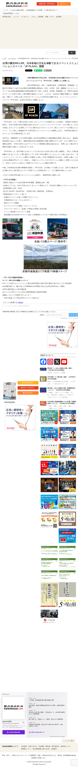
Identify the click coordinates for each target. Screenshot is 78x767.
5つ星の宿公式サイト (51, 10)
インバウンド (12, 58)
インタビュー (25, 16)
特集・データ (49, 16)
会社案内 (59, 16)
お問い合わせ (32, 746)
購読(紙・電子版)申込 (48, 4)
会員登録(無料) (28, 383)
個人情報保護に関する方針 (41, 749)
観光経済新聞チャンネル (11, 13)
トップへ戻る (69, 741)
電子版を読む (6, 16)
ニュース (16, 16)
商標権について (26, 749)
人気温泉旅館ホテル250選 (34, 10)
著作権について (66, 746)
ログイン (65, 4)
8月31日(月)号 (9, 402)
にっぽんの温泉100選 (17, 10)
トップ (5, 10)
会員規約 (54, 749)
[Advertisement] (39, 33)
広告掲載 (41, 746)
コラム (33, 16)
